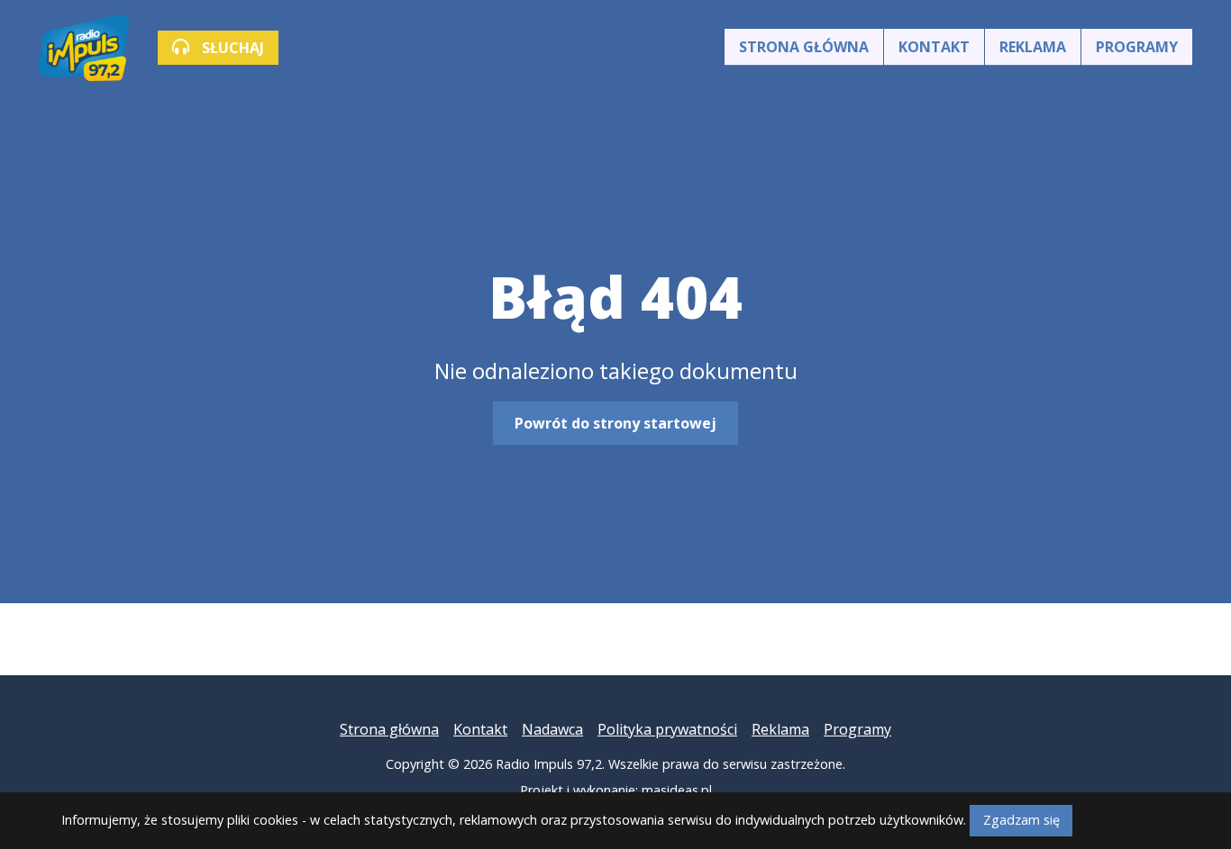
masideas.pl (677, 790)
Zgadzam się (1021, 819)
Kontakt (934, 47)
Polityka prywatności (667, 729)
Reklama (1032, 47)
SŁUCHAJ (231, 48)
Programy (1137, 47)
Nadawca (552, 729)
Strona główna (804, 47)
